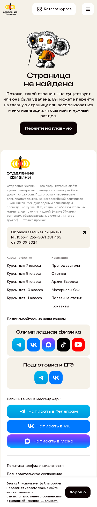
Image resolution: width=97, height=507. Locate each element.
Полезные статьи (66, 297)
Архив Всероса (64, 281)
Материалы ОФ (65, 289)
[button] (88, 9)
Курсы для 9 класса (24, 281)
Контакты (60, 306)
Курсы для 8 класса (24, 273)
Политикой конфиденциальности (33, 501)
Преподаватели (65, 265)
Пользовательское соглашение (34, 473)
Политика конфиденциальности (35, 465)
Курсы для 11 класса (24, 297)
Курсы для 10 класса (25, 289)
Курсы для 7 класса (24, 265)
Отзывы (58, 273)
